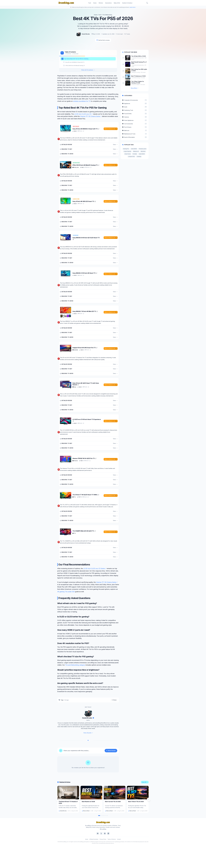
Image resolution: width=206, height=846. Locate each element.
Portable (135, 154)
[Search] (147, 2)
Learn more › (133, 7)
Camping (139, 156)
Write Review (112, 750)
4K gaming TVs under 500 (66, 591)
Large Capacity (127, 151)
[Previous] (57, 799)
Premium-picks (142, 148)
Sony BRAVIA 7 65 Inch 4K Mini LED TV (84, 311)
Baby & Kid (117, 3)
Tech (89, 3)
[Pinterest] (104, 833)
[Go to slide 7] (107, 815)
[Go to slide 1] (99, 815)
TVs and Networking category (75, 665)
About (86, 839)
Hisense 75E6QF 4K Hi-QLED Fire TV (84, 458)
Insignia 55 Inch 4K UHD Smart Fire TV (84, 347)
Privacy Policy (103, 839)
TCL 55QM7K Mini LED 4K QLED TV (83, 531)
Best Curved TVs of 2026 (113, 801)
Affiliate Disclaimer (93, 839)
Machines (143, 151)
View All (144, 782)
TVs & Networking (107, 14)
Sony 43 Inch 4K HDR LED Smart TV (83, 201)
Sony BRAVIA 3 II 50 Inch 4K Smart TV (84, 273)
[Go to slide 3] (102, 815)
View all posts (87, 732)
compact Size (131, 156)
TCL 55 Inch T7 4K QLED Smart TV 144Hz (85, 494)
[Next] (148, 799)
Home (94, 3)
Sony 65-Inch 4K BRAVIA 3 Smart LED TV (85, 129)
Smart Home (128, 154)
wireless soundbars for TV (81, 101)
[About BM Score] (83, 131)
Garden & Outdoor (127, 3)
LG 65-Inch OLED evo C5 (82, 114)
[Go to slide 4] (103, 815)
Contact (119, 839)
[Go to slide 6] (106, 815)
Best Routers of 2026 (88, 801)
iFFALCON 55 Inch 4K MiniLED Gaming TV (85, 165)
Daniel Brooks (86, 34)
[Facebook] (97, 833)
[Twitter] (101, 833)
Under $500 (134, 148)
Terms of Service (112, 839)
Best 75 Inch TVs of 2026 (136, 801)
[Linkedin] (108, 833)
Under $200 (142, 154)
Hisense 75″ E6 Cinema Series (90, 116)
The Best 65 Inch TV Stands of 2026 (68, 802)
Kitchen (101, 3)
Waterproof (136, 151)
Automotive (108, 3)
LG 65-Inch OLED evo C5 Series (94, 568)
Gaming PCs (126, 148)
